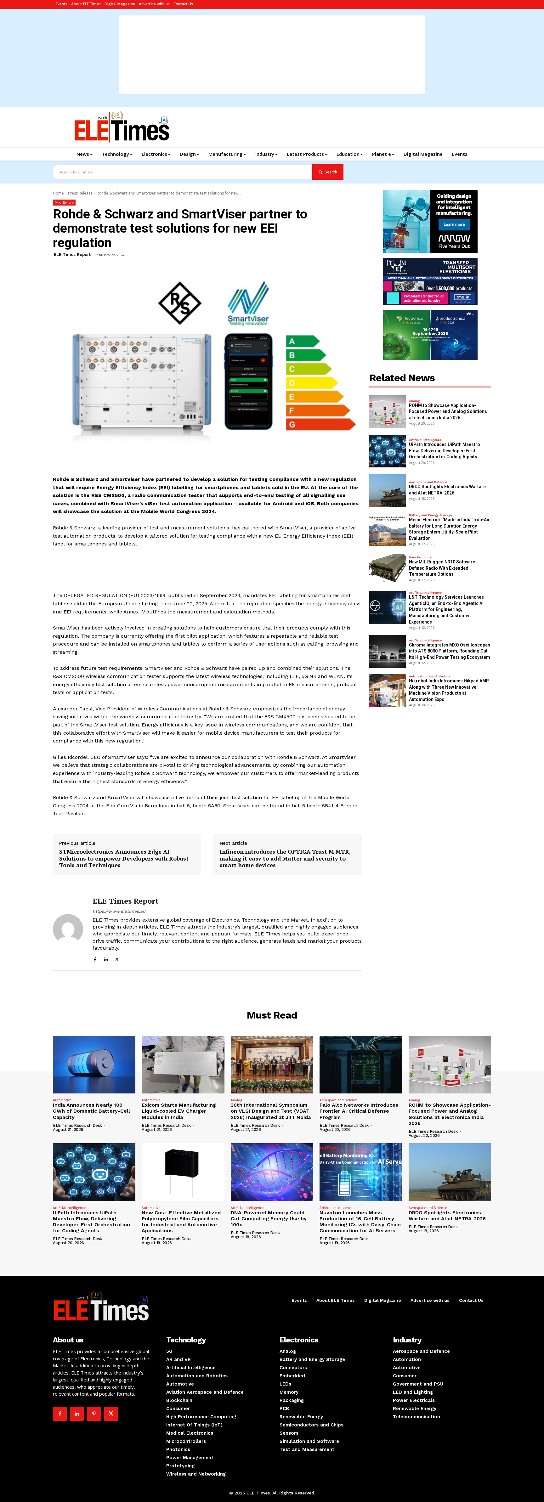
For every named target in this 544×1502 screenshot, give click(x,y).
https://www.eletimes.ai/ (119, 911)
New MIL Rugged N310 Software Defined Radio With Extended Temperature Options (442, 568)
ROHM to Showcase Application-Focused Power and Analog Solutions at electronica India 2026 (448, 411)
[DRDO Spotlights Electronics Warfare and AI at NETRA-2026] (387, 490)
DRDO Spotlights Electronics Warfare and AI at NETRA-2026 (447, 1216)
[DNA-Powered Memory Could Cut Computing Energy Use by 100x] (272, 1172)
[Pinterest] (94, 1414)
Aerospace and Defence (428, 482)
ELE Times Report (72, 254)
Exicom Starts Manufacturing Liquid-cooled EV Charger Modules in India (179, 1111)
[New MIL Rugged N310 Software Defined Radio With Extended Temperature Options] (387, 568)
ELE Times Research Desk (77, 1125)
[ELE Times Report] (68, 929)
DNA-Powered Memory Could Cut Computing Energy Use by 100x (269, 1219)
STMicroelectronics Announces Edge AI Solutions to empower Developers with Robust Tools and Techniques (124, 858)
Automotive (62, 1100)
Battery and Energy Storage (430, 515)
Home (58, 193)
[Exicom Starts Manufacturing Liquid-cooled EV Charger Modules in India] (183, 1065)
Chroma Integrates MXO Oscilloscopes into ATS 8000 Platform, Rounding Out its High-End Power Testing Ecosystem (449, 651)
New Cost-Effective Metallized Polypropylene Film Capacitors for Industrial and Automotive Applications (181, 1222)
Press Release (80, 193)
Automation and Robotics (429, 676)
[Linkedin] (106, 958)
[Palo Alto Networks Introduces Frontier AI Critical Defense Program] (361, 1065)
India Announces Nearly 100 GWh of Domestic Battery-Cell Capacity (91, 1111)
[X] (117, 958)
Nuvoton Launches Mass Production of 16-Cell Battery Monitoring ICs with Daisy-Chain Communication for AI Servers (360, 1222)
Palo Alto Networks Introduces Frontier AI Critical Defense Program (359, 1111)
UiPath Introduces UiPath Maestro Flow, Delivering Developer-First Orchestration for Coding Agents (444, 450)
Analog (414, 401)
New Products (420, 557)
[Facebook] (95, 958)
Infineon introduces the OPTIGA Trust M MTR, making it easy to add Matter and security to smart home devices (285, 858)
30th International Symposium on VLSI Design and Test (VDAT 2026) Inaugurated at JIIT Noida (271, 1111)
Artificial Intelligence (425, 440)
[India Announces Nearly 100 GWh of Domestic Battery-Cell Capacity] (94, 1065)
